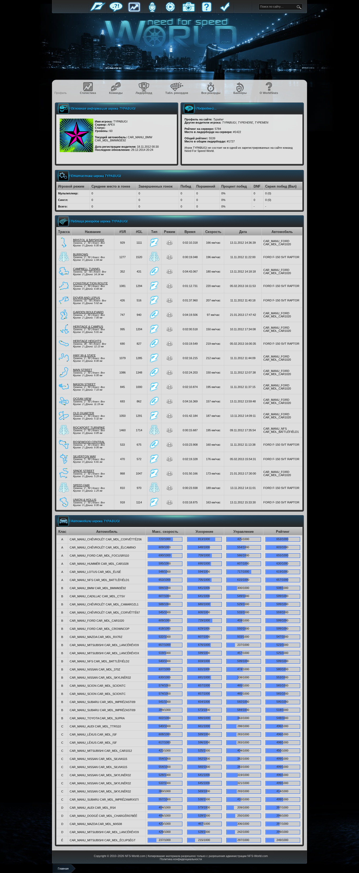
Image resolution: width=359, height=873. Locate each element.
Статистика (134, 11)
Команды (115, 92)
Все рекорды (210, 92)
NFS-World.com (135, 856)
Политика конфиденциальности (181, 859)
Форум (116, 11)
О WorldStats (269, 92)
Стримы (170, 11)
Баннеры (240, 92)
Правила (225, 11)
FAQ (207, 11)
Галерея (188, 11)
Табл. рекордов (176, 92)
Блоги (152, 11)
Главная (98, 11)
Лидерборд (144, 92)
